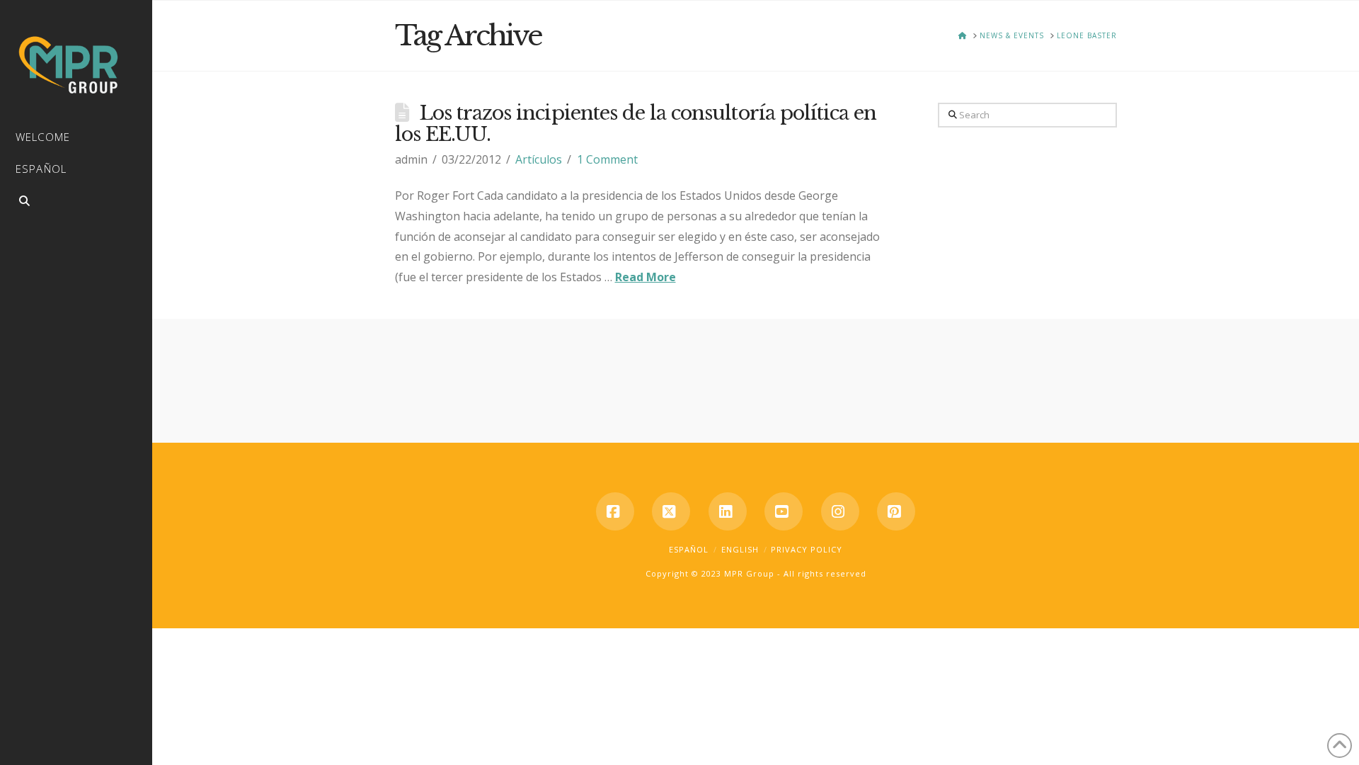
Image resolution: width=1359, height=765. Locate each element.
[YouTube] (783, 511)
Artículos (538, 159)
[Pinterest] (896, 511)
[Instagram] (840, 511)
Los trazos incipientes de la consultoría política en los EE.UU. (636, 123)
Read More (645, 277)
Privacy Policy (806, 549)
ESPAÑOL (689, 549)
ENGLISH (740, 549)
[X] (671, 511)
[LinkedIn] (728, 511)
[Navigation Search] (76, 203)
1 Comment (607, 159)
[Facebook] (615, 511)
